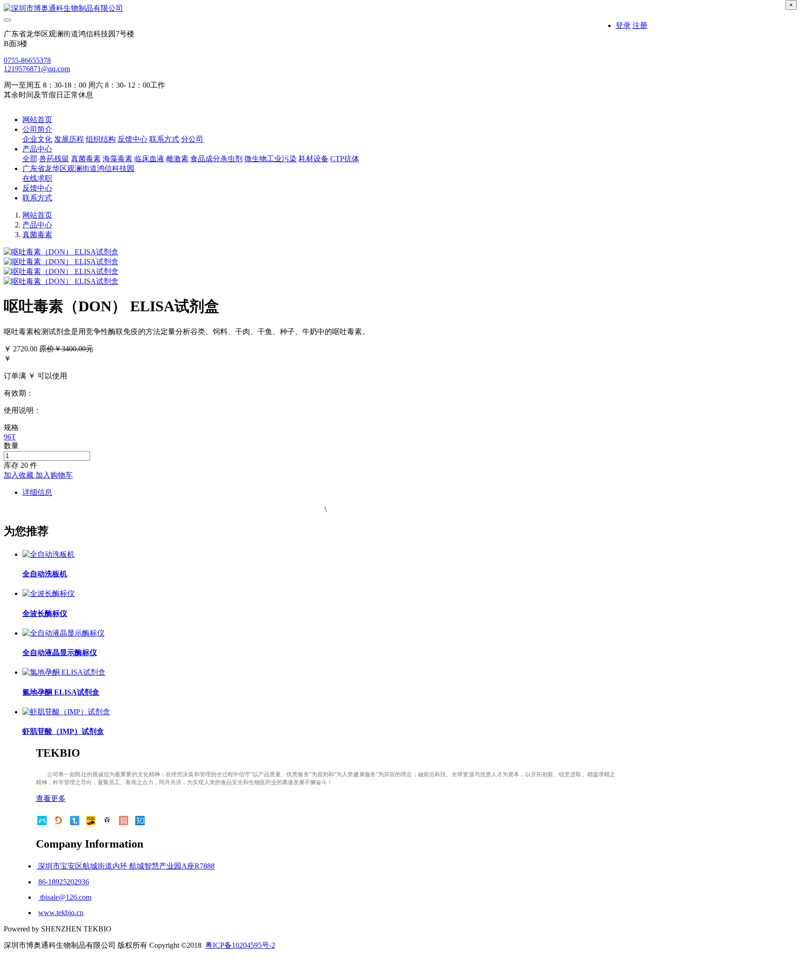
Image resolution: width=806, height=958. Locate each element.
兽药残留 (54, 159)
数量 (11, 446)
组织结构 (101, 139)
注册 (639, 25)
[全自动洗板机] (48, 554)
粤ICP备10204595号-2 (240, 945)
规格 (11, 427)
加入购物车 (54, 475)
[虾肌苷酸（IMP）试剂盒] (66, 712)
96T (10, 437)
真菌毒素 (86, 159)
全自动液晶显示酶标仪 (59, 653)
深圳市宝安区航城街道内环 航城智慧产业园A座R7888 (125, 866)
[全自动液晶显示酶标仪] (63, 633)
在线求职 (37, 178)
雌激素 (177, 159)
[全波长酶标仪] (48, 593)
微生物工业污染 (270, 159)
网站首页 (37, 119)
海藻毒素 (117, 159)
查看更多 (51, 798)
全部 (29, 159)
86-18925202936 (63, 882)
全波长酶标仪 (44, 613)
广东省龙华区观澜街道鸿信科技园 (78, 168)
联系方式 (164, 139)
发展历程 (69, 139)
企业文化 (37, 139)
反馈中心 (132, 139)
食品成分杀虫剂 (216, 159)
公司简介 (37, 129)
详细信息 (37, 492)
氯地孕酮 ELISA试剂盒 (60, 692)
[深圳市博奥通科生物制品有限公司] (325, 9)
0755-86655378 (27, 60)
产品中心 (37, 149)
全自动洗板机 (44, 574)
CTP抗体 (344, 159)
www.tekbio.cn (60, 913)
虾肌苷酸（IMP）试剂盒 (63, 731)
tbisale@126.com (64, 897)
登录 (623, 25)
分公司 (192, 139)
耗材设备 (313, 159)
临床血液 (149, 159)
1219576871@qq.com (37, 69)
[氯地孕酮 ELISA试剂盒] (63, 672)
